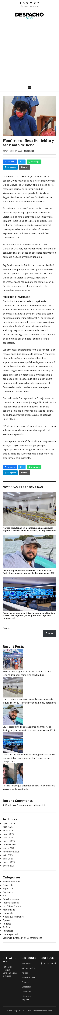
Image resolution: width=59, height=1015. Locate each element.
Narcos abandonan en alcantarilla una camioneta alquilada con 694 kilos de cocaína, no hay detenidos (29, 529)
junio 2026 (8, 830)
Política (6, 927)
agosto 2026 (9, 823)
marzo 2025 (9, 862)
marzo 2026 (9, 841)
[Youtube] (31, 2)
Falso (5, 895)
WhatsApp (35, 161)
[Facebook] (20, 2)
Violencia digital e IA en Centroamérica (22, 937)
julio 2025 (8, 855)
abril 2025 (8, 858)
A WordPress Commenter (16, 805)
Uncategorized (10, 934)
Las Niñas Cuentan (12, 906)
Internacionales (11, 902)
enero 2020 (8, 865)
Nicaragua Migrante (13, 916)
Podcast (7, 923)
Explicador (8, 892)
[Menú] (29, 87)
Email (25, 167)
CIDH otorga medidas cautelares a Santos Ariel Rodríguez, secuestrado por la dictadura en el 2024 (29, 571)
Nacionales (29, 150)
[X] (24, 2)
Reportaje (8, 930)
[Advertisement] (29, 53)
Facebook (11, 161)
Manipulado (9, 909)
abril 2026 (8, 837)
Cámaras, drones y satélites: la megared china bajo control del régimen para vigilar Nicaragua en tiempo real (29, 615)
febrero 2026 (9, 844)
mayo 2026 (8, 834)
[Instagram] (27, 2)
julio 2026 (8, 826)
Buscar (6, 628)
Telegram (11, 167)
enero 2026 (8, 848)
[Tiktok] (35, 2)
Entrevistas (8, 885)
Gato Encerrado (11, 899)
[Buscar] (38, 2)
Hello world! (39, 805)
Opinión (7, 920)
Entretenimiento (11, 881)
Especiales (8, 888)
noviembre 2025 (11, 851)
